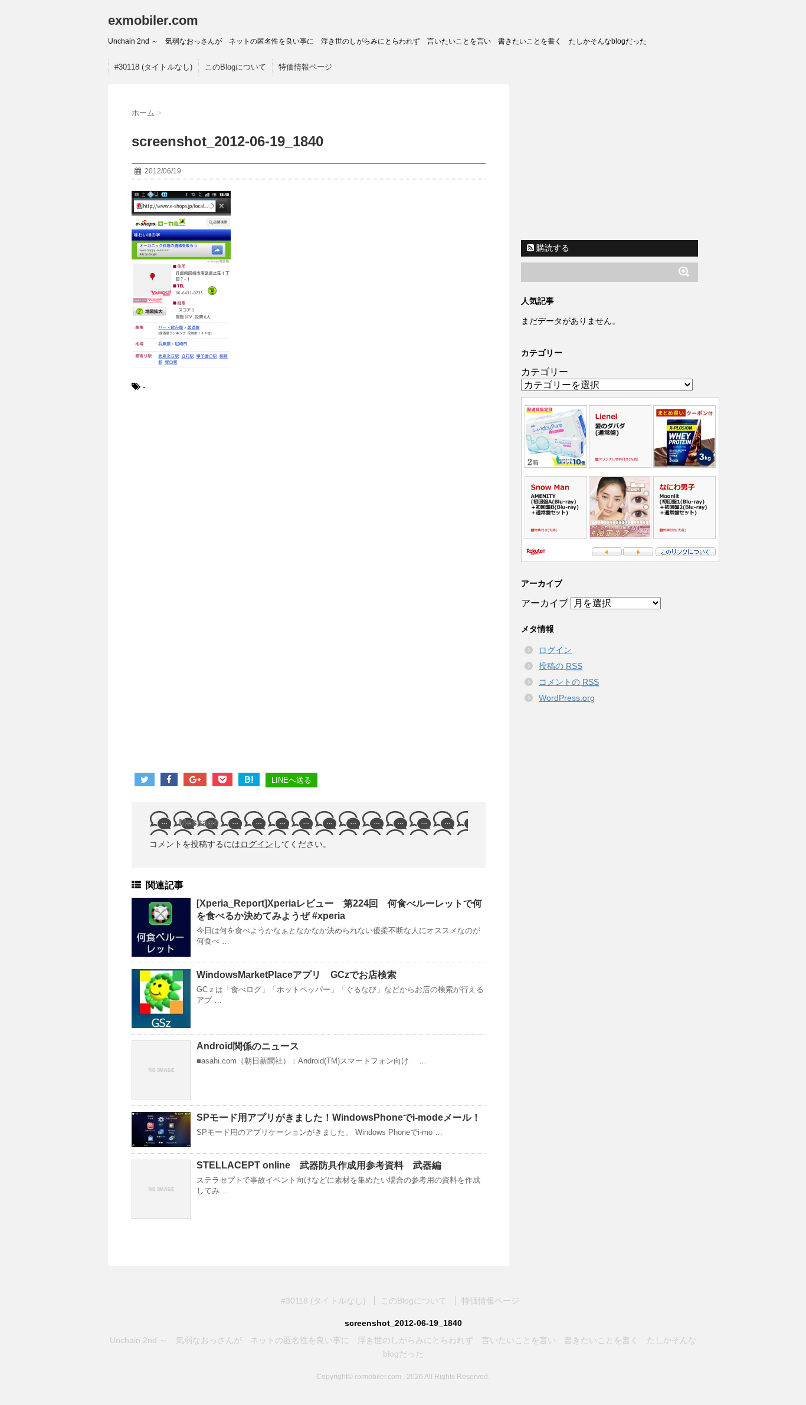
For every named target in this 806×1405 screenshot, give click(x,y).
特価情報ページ (305, 67)
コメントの (569, 682)
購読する (551, 247)
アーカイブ (544, 603)
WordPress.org (567, 697)
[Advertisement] (231, 499)
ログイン (256, 844)
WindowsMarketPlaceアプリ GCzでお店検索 (296, 975)
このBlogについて (235, 67)
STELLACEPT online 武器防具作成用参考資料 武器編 (318, 1165)
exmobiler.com (153, 20)
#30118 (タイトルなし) (153, 67)
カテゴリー (544, 372)
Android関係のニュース (247, 1046)
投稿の (560, 666)
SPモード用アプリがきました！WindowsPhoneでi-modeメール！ (338, 1117)
